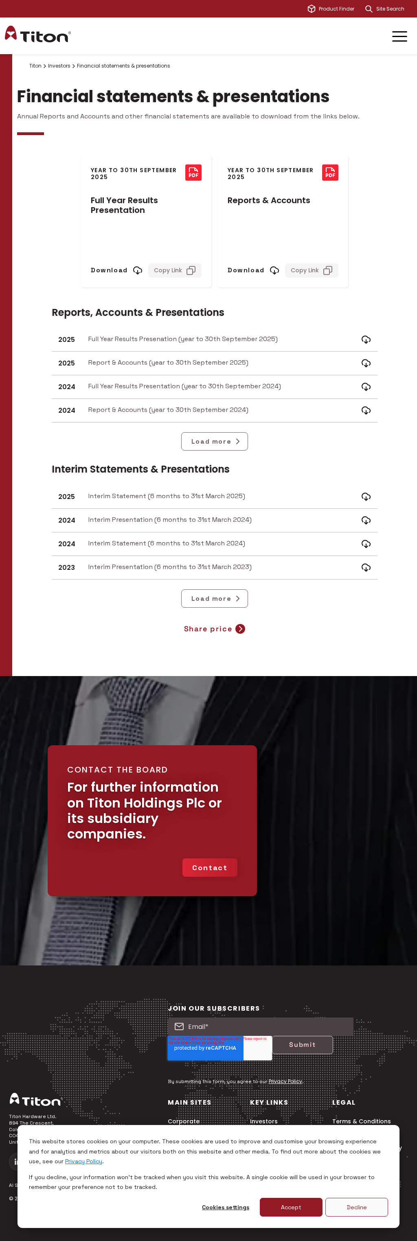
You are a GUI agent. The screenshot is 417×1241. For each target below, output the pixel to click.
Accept (291, 1207)
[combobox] (394, 8)
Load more (211, 441)
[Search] (368, 8)
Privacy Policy (83, 1161)
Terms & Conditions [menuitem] (361, 1121)
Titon (35, 66)
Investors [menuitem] (264, 1121)
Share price (208, 628)
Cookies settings (225, 1207)
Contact (210, 867)
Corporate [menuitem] (184, 1121)
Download (109, 270)
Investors (59, 66)
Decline (357, 1207)
